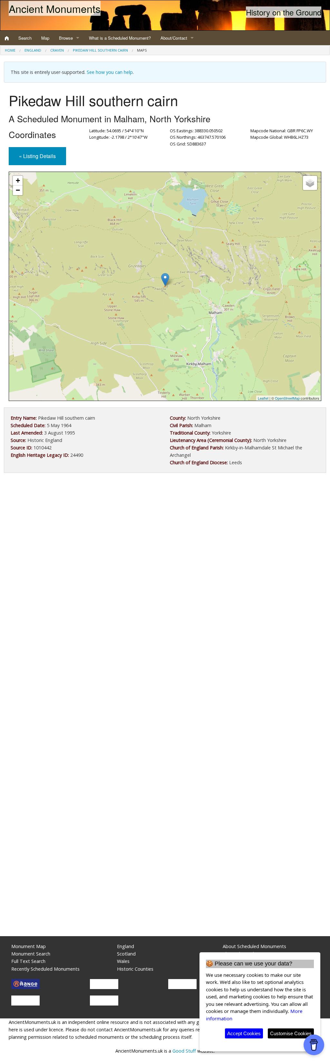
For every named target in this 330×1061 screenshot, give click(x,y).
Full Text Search (28, 961)
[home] (7, 38)
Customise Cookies (291, 1033)
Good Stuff (184, 1051)
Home (10, 50)
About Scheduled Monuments (254, 946)
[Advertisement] (165, 531)
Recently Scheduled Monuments (45, 969)
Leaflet (263, 398)
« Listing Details (37, 156)
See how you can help (110, 72)
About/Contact (173, 38)
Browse (66, 38)
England (32, 50)
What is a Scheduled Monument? (120, 38)
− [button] (18, 190)
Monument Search (30, 954)
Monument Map (28, 946)
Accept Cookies (244, 1033)
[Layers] (310, 183)
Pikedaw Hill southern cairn (100, 50)
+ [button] (18, 180)
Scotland (126, 954)
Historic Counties (135, 969)
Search (25, 38)
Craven (57, 50)
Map (45, 38)
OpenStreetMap (287, 398)
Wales (123, 961)
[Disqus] (165, 671)
